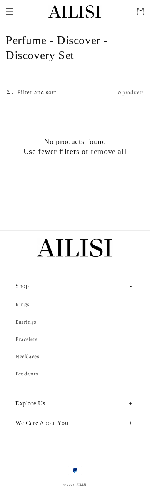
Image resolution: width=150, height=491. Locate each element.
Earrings (26, 322)
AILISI (82, 485)
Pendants (26, 373)
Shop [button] (22, 286)
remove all (109, 151)
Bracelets (26, 339)
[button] (9, 11)
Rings (22, 304)
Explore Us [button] (30, 403)
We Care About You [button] (41, 423)
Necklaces (27, 356)
